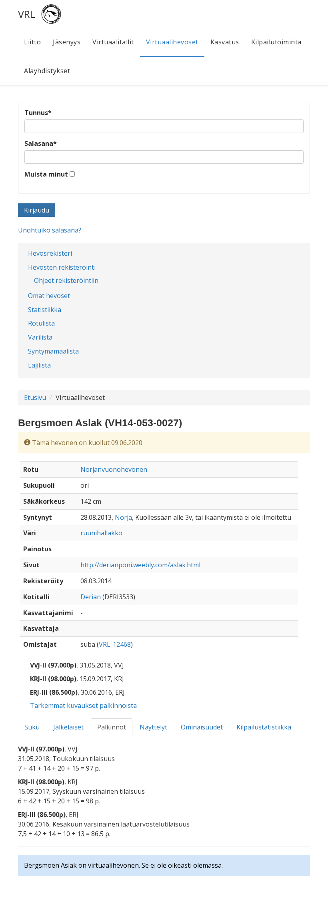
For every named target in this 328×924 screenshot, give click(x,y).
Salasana (40, 143)
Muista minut (46, 174)
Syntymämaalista (53, 351)
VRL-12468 (115, 644)
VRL (26, 14)
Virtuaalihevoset (172, 42)
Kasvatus (224, 42)
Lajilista (39, 365)
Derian (90, 596)
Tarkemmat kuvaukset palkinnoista (83, 705)
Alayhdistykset (47, 70)
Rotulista (41, 323)
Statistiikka (44, 309)
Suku (32, 727)
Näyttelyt (153, 727)
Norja (123, 517)
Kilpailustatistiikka (263, 727)
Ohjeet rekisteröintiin (66, 280)
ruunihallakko (101, 533)
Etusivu (35, 397)
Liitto (32, 42)
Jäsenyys (66, 42)
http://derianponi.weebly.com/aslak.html (140, 564)
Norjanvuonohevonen (113, 469)
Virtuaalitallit (113, 42)
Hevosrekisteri (50, 253)
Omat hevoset (49, 295)
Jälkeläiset (68, 727)
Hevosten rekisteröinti (62, 267)
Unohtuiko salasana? (49, 230)
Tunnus (38, 112)
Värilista (40, 337)
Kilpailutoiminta (276, 42)
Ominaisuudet (202, 727)
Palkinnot (111, 727)
